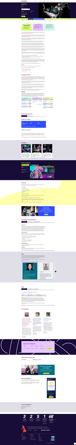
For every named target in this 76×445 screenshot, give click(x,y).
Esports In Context (24, 103)
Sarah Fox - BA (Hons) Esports (25, 167)
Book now (46, 214)
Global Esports (44, 107)
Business (48, 1)
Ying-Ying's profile (27, 278)
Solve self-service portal (33, 439)
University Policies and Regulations (28, 383)
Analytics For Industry (45, 99)
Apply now (23, 16)
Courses (32, 1)
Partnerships (23, 439)
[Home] (24, 1)
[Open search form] (54, 1)
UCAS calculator (34, 126)
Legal (39, 438)
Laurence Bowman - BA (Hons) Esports (25, 169)
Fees (48, 20)
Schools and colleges (32, 438)
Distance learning (24, 438)
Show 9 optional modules (39, 104)
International (40, 1)
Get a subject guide (46, 373)
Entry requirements (32, 20)
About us (51, 1)
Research (44, 1)
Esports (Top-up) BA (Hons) (26, 406)
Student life (35, 1)
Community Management (35, 99)
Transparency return (41, 440)
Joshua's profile (42, 278)
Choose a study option (24, 8)
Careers (39, 20)
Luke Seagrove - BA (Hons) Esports (26, 172)
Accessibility (40, 439)
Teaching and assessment (44, 20)
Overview (23, 20)
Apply (50, 20)
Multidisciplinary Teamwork (24, 106)
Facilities (36, 20)
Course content (27, 20)
